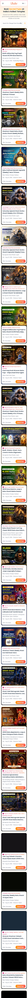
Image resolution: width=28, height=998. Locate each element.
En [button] (23, 3)
